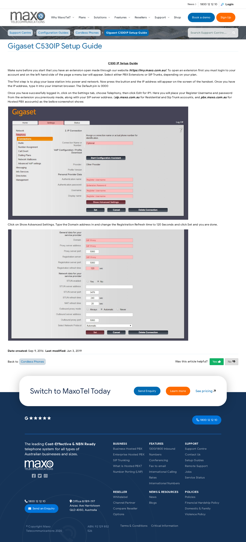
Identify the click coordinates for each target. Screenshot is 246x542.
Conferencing (158, 460)
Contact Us (192, 454)
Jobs (188, 472)
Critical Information (164, 526)
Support (160, 17)
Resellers (141, 17)
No (230, 361)
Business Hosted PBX (127, 449)
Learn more (178, 391)
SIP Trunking (121, 460)
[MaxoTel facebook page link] (34, 476)
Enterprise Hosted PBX (128, 454)
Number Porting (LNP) (128, 472)
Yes (215, 361)
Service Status (195, 477)
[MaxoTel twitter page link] (40, 476)
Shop (177, 17)
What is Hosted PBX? (127, 466)
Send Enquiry (147, 391)
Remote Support (196, 466)
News (191, 4)
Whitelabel (120, 497)
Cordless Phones (87, 33)
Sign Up (226, 17)
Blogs (153, 503)
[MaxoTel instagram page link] (46, 476)
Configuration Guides (53, 33)
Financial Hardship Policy (202, 503)
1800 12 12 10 (208, 4)
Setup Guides (194, 460)
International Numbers (164, 483)
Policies (190, 497)
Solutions (100, 17)
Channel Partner (124, 503)
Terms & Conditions (133, 526)
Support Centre (20, 33)
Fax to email (157, 466)
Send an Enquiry (44, 508)
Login (229, 4)
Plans (82, 17)
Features (121, 17)
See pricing (204, 391)
